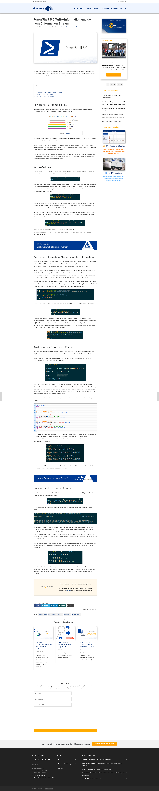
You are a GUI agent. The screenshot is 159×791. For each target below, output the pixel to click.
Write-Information (76, 614)
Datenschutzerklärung (64, 764)
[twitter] (111, 84)
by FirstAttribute (122, 1)
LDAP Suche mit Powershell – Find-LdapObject (64, 644)
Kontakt (68, 590)
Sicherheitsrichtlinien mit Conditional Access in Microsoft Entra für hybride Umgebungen (112, 116)
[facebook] (107, 84)
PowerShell (74, 27)
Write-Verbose (39, 90)
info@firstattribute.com (40, 1)
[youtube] (114, 84)
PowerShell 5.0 (67, 614)
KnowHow (68, 27)
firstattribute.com (49, 788)
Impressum (61, 760)
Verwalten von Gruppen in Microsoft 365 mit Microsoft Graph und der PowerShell (113, 103)
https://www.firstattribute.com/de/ (44, 777)
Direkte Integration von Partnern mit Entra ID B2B (114, 109)
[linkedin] (118, 84)
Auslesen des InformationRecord (44, 94)
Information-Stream (42, 614)
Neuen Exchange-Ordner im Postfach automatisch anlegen (87, 644)
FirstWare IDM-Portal (104, 744)
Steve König (61, 27)
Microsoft (67, 133)
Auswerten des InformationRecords (45, 96)
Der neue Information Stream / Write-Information (49, 92)
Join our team (114, 75)
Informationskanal (52, 614)
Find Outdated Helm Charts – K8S (111, 121)
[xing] (121, 84)
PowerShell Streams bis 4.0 (43, 88)
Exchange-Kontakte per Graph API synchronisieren (111, 96)
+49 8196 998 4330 (40, 775)
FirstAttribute (106, 65)
